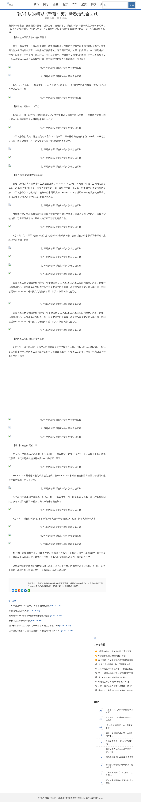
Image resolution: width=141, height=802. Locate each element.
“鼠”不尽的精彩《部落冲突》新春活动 (114, 677)
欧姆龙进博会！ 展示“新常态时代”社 (113, 682)
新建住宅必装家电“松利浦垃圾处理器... (120, 781)
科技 (93, 4)
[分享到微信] (29, 590)
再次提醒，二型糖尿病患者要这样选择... (119, 718)
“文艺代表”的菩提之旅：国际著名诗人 (114, 664)
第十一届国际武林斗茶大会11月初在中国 (115, 673)
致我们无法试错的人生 (18, 611)
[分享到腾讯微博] (22, 590)
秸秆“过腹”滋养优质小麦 (19, 621)
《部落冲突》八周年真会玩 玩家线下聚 (114, 651)
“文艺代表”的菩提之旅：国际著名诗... (119, 726)
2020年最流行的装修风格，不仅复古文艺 (115, 669)
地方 (65, 4)
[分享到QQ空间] (16, 590)
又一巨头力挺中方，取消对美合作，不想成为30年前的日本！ (35, 631)
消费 (84, 4)
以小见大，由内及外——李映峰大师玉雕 (115, 690)
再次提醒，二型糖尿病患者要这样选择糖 (115, 660)
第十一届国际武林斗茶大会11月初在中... (119, 734)
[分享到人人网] (25, 590)
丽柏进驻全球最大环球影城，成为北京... (119, 766)
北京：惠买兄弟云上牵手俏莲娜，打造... (118, 750)
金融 (55, 4)
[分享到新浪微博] (19, 590)
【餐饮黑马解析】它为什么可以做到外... (119, 774)
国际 (46, 4)
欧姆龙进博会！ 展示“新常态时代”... (119, 742)
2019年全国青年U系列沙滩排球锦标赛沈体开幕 (29, 606)
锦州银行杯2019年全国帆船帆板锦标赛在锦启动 (29, 616)
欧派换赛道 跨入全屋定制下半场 (112, 656)
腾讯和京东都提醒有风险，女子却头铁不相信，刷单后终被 (34, 626)
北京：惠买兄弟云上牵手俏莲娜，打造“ (115, 686)
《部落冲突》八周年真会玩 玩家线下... (119, 711)
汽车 (74, 4)
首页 (36, 4)
